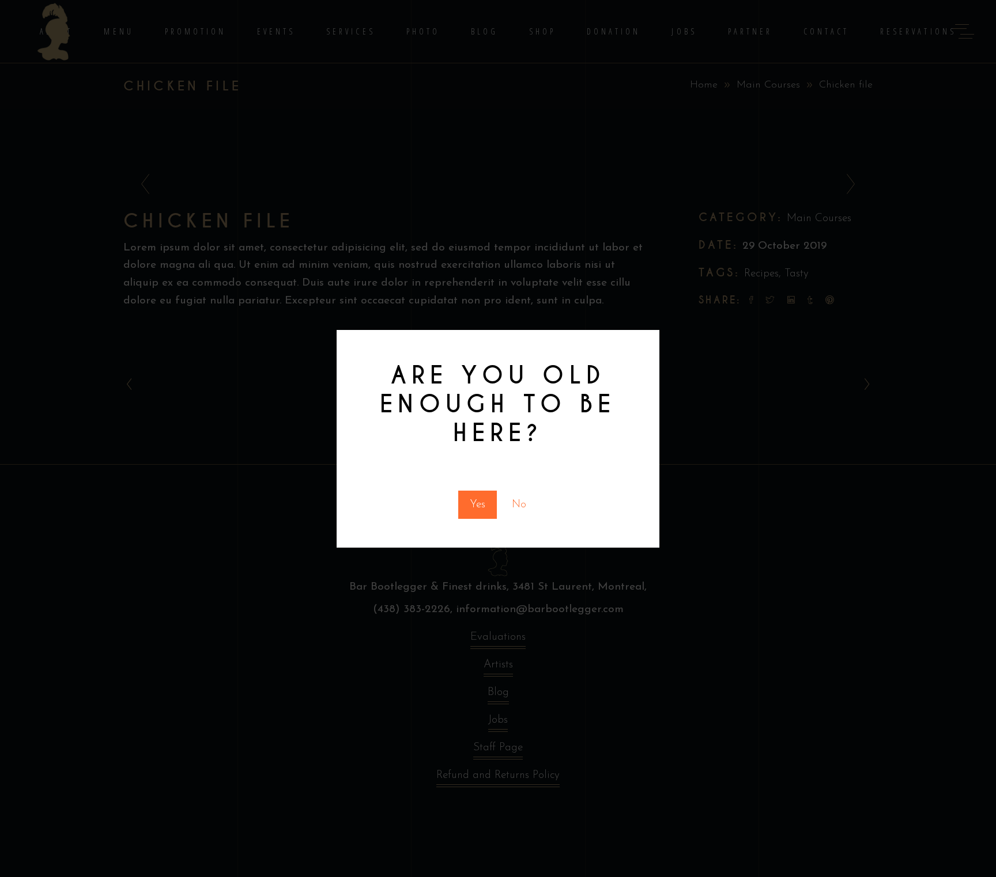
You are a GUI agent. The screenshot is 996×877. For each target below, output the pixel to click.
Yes (477, 504)
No (519, 504)
